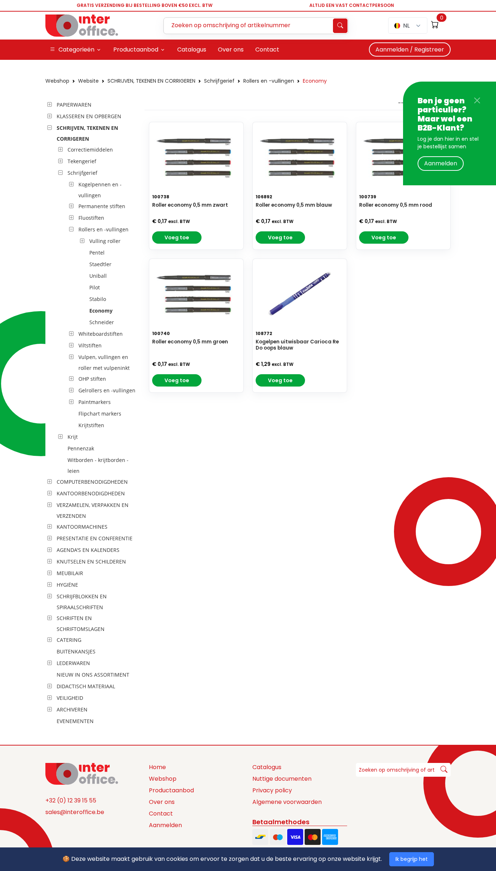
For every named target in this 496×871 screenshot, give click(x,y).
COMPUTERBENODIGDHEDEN (92, 481)
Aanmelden (440, 163)
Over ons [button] (231, 49)
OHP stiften (92, 378)
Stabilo (97, 299)
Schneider (101, 322)
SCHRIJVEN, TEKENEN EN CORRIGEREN (151, 80)
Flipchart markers (99, 413)
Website (88, 80)
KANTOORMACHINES (82, 526)
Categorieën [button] (76, 49)
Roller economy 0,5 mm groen (190, 341)
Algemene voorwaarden (287, 802)
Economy (315, 80)
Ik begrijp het (411, 859)
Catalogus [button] (191, 49)
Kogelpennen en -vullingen (100, 190)
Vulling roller (105, 241)
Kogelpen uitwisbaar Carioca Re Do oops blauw (297, 344)
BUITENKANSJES (76, 651)
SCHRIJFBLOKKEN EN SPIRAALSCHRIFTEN (82, 602)
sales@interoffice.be (74, 812)
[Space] (81, 773)
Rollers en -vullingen (268, 80)
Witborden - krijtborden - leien (98, 465)
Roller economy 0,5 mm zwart (190, 205)
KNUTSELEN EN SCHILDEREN (91, 561)
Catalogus (266, 767)
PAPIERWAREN (74, 104)
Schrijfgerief (219, 80)
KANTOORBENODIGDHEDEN (91, 493)
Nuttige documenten (282, 779)
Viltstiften (90, 345)
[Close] (477, 100)
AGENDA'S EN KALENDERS (88, 549)
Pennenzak (81, 448)
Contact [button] (267, 49)
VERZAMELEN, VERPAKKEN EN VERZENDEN (93, 510)
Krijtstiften (91, 425)
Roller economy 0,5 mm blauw (294, 205)
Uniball (98, 275)
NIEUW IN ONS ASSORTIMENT (93, 674)
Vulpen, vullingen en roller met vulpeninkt (104, 362)
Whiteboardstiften (100, 333)
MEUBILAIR (70, 573)
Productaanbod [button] (135, 49)
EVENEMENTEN (75, 721)
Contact (161, 813)
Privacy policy (272, 790)
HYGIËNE (67, 584)
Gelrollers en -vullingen (106, 390)
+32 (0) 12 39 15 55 (70, 800)
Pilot (94, 287)
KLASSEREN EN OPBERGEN (89, 116)
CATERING (69, 639)
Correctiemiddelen (90, 149)
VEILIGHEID (70, 697)
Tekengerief (82, 161)
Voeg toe (176, 237)
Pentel (97, 252)
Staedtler (100, 264)
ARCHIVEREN (72, 709)
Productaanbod (171, 790)
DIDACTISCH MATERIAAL (86, 686)
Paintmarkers (94, 402)
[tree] (92, 413)
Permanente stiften (101, 206)
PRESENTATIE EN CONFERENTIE (95, 538)
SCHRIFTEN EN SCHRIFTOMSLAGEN (81, 623)
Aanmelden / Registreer (409, 49)
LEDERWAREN (73, 663)
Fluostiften (91, 217)
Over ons (162, 802)
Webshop (57, 80)
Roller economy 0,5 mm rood (395, 205)
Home (157, 767)
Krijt (73, 436)
